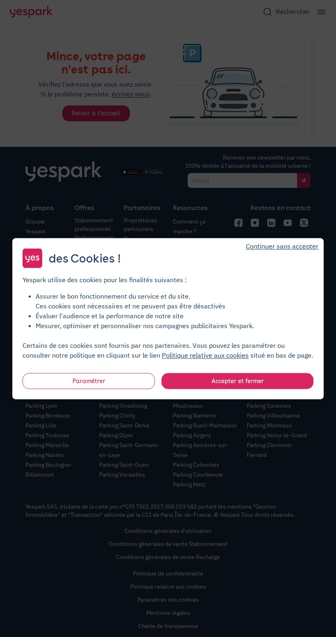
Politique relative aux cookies (205, 355)
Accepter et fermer (237, 380)
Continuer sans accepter (282, 246)
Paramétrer (89, 380)
